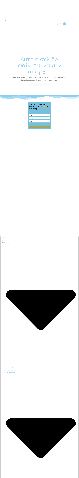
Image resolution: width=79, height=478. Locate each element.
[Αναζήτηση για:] (39, 84)
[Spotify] (57, 24)
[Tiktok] (56, 23)
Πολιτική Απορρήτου (39, 98)
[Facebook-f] (54, 23)
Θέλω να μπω (39, 127)
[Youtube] (60, 23)
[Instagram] (58, 23)
